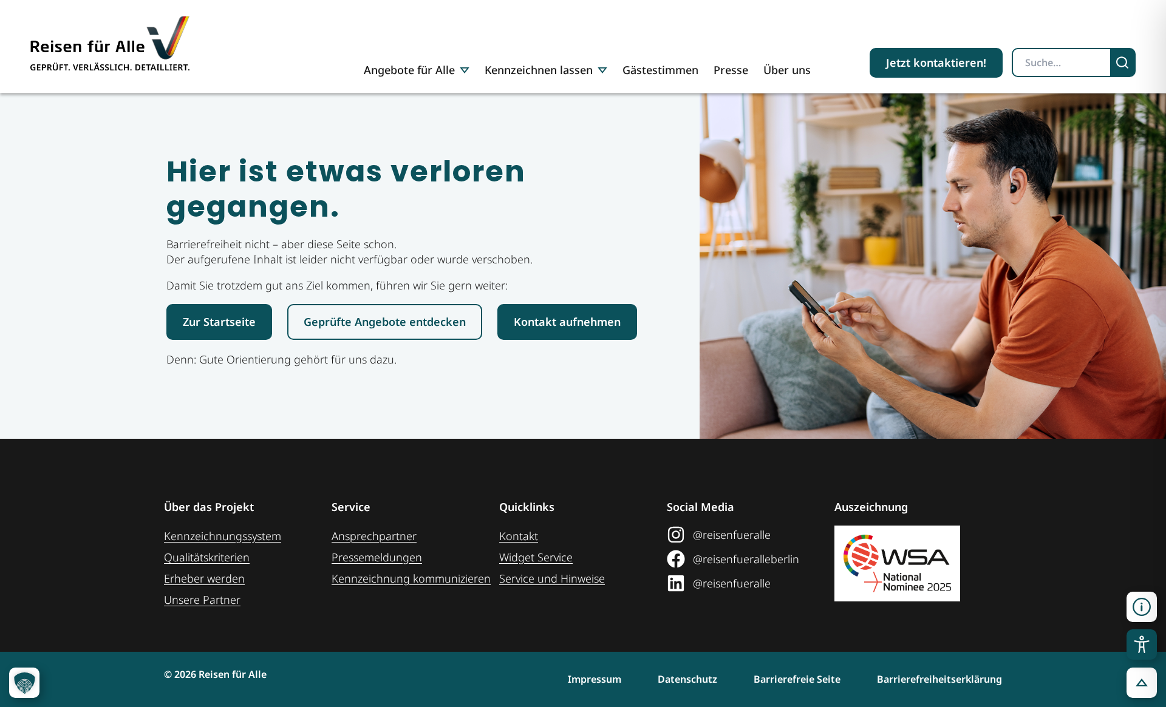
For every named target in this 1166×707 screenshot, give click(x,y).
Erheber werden (204, 578)
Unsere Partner (202, 599)
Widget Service (536, 557)
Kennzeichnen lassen (539, 70)
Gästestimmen (660, 70)
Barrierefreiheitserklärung (939, 679)
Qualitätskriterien (207, 557)
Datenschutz (687, 679)
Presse (731, 70)
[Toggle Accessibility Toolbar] (1141, 644)
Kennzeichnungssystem (222, 536)
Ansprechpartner (374, 536)
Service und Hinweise (552, 578)
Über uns (787, 70)
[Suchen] (1123, 62)
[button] (1142, 607)
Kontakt (518, 536)
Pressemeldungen (377, 557)
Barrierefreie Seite (797, 679)
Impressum (594, 679)
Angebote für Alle (409, 70)
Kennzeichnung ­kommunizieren (411, 578)
